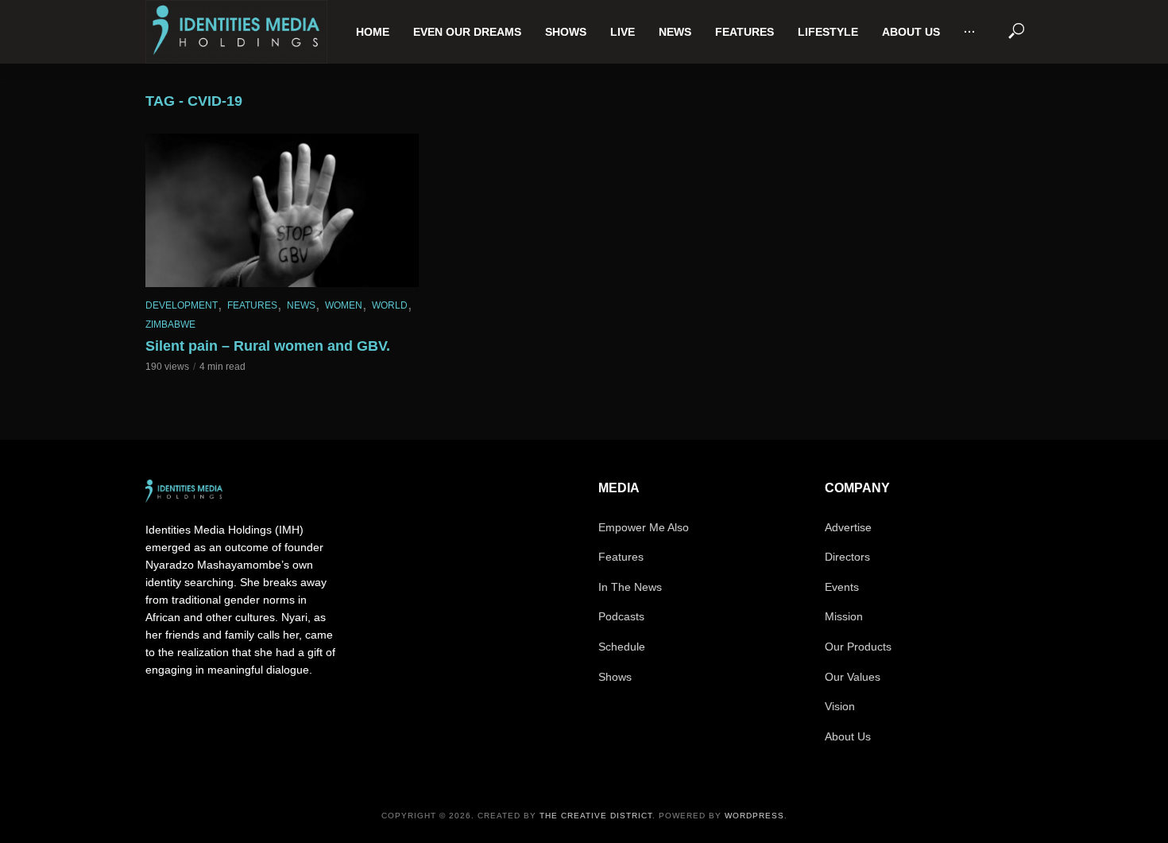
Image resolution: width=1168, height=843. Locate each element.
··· (970, 31)
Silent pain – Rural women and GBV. (267, 346)
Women (343, 305)
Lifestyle (828, 31)
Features (744, 31)
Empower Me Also (643, 527)
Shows (565, 31)
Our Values (852, 676)
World (390, 305)
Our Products (858, 646)
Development (181, 305)
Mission (844, 616)
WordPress (754, 815)
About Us (911, 31)
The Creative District (596, 815)
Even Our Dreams (467, 31)
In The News (630, 587)
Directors (847, 556)
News (675, 31)
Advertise (848, 527)
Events (842, 587)
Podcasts (621, 616)
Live (622, 31)
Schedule (621, 646)
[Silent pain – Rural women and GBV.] (282, 211)
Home (372, 31)
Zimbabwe (170, 324)
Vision (840, 706)
